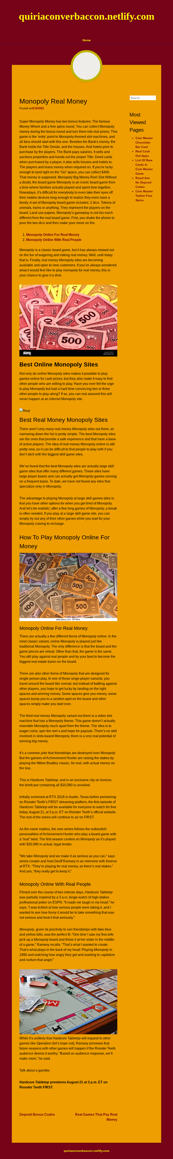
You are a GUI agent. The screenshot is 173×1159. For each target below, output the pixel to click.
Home (86, 40)
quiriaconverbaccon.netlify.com (86, 16)
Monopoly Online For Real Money (52, 234)
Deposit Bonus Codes (37, 1114)
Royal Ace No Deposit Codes (143, 182)
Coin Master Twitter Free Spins (144, 196)
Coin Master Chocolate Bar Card (144, 142)
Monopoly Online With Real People (53, 240)
